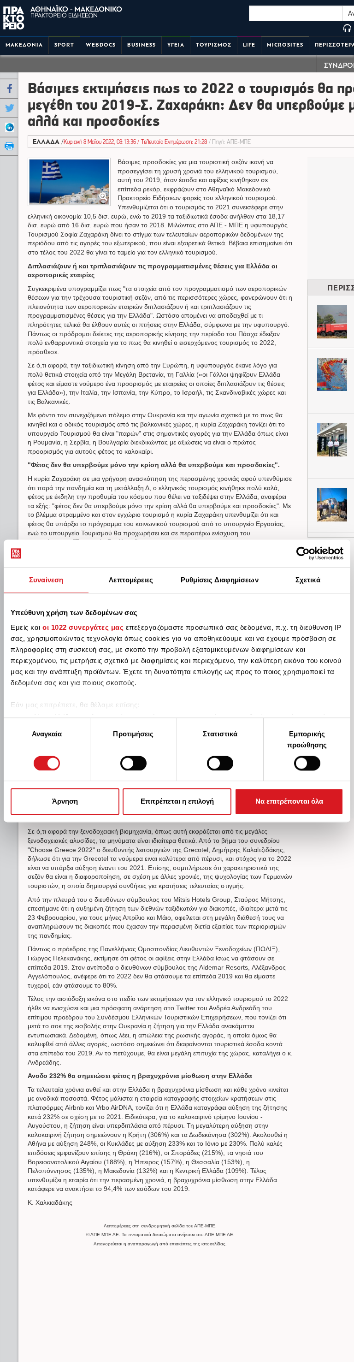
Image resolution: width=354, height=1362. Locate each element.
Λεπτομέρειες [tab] (131, 580)
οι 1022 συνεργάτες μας (83, 627)
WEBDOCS (101, 44)
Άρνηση (65, 801)
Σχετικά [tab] (307, 580)
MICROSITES (285, 44)
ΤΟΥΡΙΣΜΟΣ (213, 44)
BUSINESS (141, 44)
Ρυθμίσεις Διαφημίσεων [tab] (220, 580)
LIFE (249, 44)
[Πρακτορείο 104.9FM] (347, 29)
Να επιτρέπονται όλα (289, 801)
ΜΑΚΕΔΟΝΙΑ (24, 44)
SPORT (64, 44)
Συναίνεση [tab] (46, 580)
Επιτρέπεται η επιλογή (177, 801)
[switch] (133, 763)
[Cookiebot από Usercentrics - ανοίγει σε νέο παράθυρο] (303, 553)
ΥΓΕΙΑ (175, 44)
